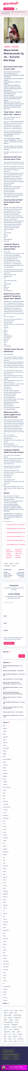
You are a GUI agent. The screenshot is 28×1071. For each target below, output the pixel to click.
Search (5, 652)
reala (5, 1038)
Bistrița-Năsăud (7, 759)
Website (6, 630)
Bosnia (4, 762)
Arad (4, 734)
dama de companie (7, 1015)
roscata (9, 1038)
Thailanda (5, 969)
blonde (21, 1010)
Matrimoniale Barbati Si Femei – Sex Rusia (12, 666)
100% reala (6, 1010)
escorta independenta (8, 1022)
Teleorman (5, 966)
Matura (13, 565)
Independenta (7, 565)
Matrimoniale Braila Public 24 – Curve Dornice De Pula (13, 707)
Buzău (4, 779)
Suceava (5, 955)
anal (11, 1010)
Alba (4, 725)
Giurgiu (4, 840)
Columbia (5, 801)
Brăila (4, 767)
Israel (4, 871)
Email (5, 623)
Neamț (4, 902)
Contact (15, 1058)
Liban (4, 882)
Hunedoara (5, 851)
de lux (5, 1017)
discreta (10, 1017)
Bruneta (6, 563)
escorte (16, 1022)
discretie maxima (17, 1017)
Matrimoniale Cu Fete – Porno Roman (13, 712)
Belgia (4, 753)
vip (22, 1041)
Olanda (5, 908)
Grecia (4, 846)
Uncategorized (6, 986)
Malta (4, 888)
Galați (4, 832)
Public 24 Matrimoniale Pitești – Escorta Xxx (14, 702)
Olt (4, 910)
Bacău (4, 751)
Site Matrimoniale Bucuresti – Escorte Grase (13, 716)
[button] (8, 8)
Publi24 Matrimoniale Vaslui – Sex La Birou (13, 688)
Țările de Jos (6, 964)
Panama (5, 913)
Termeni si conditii (8, 1051)
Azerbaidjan (6, 748)
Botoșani (5, 765)
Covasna (5, 809)
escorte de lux (6, 1024)
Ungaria (5, 989)
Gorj (4, 843)
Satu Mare (5, 938)
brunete (10, 1012)
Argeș (4, 739)
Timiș (4, 972)
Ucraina (5, 980)
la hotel (20, 1027)
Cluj (4, 798)
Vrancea (5, 1000)
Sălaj (4, 936)
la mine (5, 1029)
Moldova (5, 896)
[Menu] (16, 8)
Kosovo (5, 880)
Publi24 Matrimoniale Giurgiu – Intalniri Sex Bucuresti (8, 553)
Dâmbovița (5, 815)
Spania (5, 950)
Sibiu (4, 947)
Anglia (4, 731)
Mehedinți (5, 894)
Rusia (4, 933)
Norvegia (5, 905)
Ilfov (4, 860)
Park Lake (15, 46)
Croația (5, 812)
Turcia (4, 978)
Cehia (4, 790)
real (20, 1036)
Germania (5, 837)
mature (18, 1031)
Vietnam (5, 997)
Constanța (5, 804)
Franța (4, 829)
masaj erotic (16, 1029)
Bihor (4, 756)
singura (5, 1041)
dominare (11, 1019)
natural (5, 1034)
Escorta (11, 563)
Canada (5, 784)
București (7, 46)
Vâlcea (4, 992)
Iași (4, 857)
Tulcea (4, 975)
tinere (15, 1041)
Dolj (4, 821)
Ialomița (5, 854)
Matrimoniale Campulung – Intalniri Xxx (13, 670)
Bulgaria (5, 776)
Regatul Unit (6, 930)
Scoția (4, 941)
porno (9, 1036)
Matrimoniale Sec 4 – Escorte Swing (12, 679)
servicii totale (20, 1038)
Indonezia (5, 866)
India (4, 863)
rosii (14, 1038)
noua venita (19, 1034)
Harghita (5, 849)
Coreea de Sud (6, 807)
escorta (16, 1019)
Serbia (4, 944)
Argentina (5, 737)
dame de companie (17, 1015)
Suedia (4, 958)
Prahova (5, 924)
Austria (5, 745)
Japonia (5, 877)
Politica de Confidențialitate (11, 1054)
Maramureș (5, 891)
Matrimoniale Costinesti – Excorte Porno (12, 697)
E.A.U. (4, 823)
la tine (10, 1029)
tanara (10, 1041)
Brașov (4, 770)
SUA (4, 952)
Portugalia (5, 922)
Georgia (5, 835)
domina (5, 1019)
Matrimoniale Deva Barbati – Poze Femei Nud (14, 674)
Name (5, 616)
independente (6, 1027)
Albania (5, 728)
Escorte (16, 563)
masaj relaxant (7, 1031)
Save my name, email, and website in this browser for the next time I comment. (13, 638)
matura (13, 1031)
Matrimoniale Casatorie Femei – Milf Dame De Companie (19, 553)
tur (19, 1041)
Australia (5, 742)
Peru (4, 916)
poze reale (15, 1036)
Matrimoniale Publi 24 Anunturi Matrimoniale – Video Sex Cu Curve (12, 683)
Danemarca (6, 818)
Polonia (5, 919)
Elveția (4, 826)
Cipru (4, 795)
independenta (14, 1024)
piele (5, 1036)
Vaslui (4, 994)
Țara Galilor (6, 961)
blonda (16, 1010)
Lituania (5, 885)
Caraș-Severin (6, 787)
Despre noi (6, 1058)
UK (3, 983)
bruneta (5, 1012)
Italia (4, 874)
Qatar (4, 927)
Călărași (5, 781)
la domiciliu (14, 1027)
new (10, 1034)
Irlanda (4, 868)
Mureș (4, 899)
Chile (4, 793)
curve (16, 1012)
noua (14, 1034)
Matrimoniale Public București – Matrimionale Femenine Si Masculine (12, 693)
